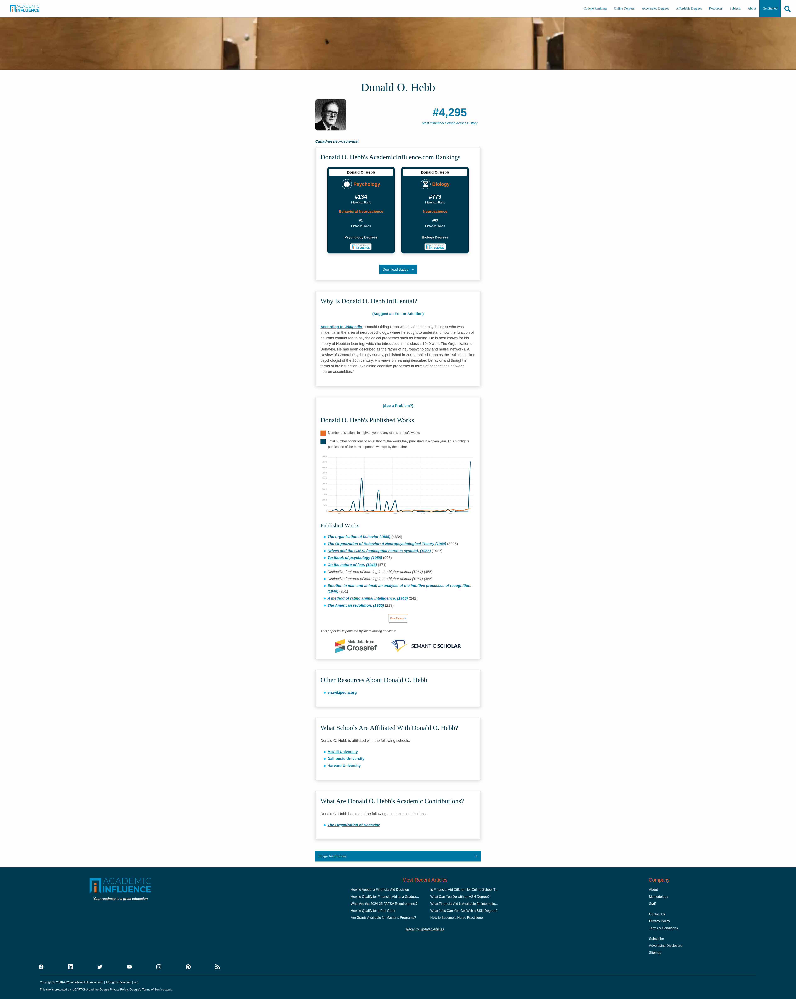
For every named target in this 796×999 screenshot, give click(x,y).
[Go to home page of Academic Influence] (30, 8)
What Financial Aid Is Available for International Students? (472, 903)
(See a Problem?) (398, 406)
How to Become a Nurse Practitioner (457, 917)
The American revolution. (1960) (356, 605)
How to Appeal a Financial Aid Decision (380, 889)
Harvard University (344, 766)
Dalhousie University (346, 759)
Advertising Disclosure (665, 945)
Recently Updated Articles (425, 929)
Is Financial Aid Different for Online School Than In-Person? (474, 889)
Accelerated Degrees (655, 8)
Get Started (770, 8)
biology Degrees (435, 237)
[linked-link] (70, 967)
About (752, 8)
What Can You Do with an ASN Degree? (460, 896)
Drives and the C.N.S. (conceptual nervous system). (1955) (379, 551)
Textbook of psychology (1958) (355, 558)
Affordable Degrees (689, 8)
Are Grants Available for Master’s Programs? (383, 917)
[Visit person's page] (361, 246)
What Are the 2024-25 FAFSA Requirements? (384, 903)
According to (341, 327)
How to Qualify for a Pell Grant (373, 911)
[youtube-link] (129, 967)
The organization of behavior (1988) (359, 537)
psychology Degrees (361, 237)
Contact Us (657, 914)
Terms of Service (153, 989)
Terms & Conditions (663, 928)
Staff (652, 903)
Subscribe (656, 939)
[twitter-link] (100, 967)
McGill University (343, 752)
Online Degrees (624, 8)
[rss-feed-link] (217, 967)
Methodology (658, 896)
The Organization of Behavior (354, 825)
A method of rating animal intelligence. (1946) (368, 598)
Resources (715, 8)
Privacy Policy (659, 921)
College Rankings (595, 8)
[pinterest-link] (188, 967)
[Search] (787, 8)
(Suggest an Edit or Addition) (398, 314)
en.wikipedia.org (342, 692)
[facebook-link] (41, 967)
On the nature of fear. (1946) (352, 565)
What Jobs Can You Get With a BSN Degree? (463, 911)
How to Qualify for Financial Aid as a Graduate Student (391, 896)
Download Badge (395, 269)
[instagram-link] (159, 967)
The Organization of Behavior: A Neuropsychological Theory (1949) (387, 544)
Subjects (735, 8)
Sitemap (655, 952)
